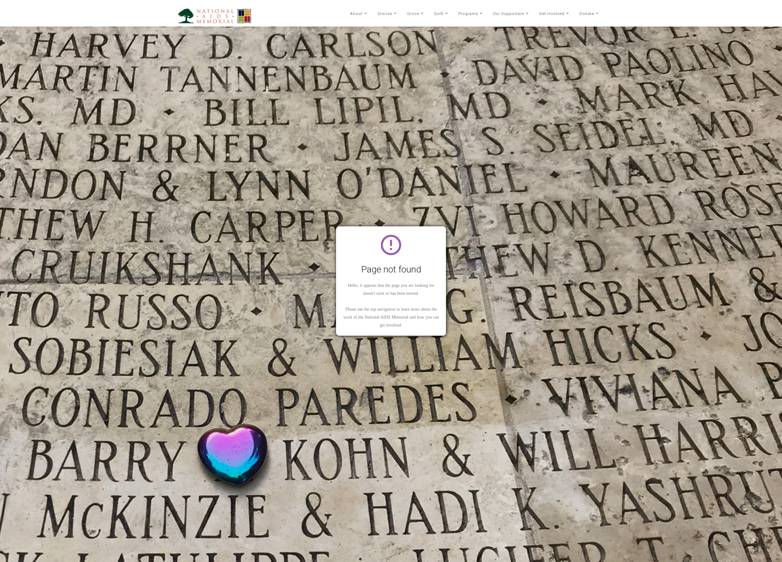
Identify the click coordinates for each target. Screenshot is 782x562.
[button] (359, 13)
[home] (214, 16)
